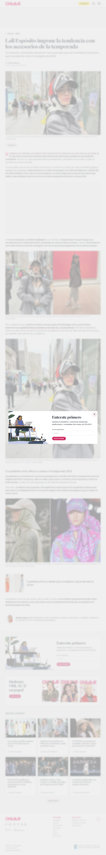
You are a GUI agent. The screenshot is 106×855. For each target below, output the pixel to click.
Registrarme (59, 438)
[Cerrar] (94, 414)
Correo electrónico (58, 429)
